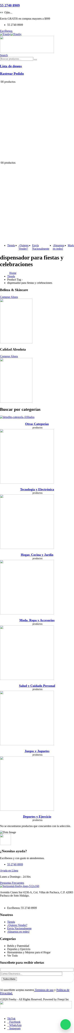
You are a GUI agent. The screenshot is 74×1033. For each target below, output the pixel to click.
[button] (4, 55)
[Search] (35, 59)
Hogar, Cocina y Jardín (37, 555)
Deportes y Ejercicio (37, 816)
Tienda (11, 245)
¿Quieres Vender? (23, 247)
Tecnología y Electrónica (37, 489)
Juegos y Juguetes (37, 751)
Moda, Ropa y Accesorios (37, 620)
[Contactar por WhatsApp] (65, 1024)
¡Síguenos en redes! (58, 247)
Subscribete (9, 979)
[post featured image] (17, 417)
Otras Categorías (37, 424)
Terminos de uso (44, 989)
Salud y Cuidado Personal (37, 686)
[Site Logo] (11, 34)
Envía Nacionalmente (40, 247)
